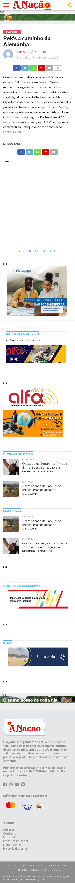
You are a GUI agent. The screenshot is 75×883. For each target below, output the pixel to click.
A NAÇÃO (29, 51)
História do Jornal (15, 848)
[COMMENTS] (58, 67)
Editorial (9, 837)
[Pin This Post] (41, 67)
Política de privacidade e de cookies (43, 865)
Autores (8, 829)
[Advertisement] (37, 203)
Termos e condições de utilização (39, 870)
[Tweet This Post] (25, 67)
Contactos (10, 833)
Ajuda (12, 865)
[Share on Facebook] (17, 67)
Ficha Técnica (12, 844)
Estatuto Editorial (15, 841)
